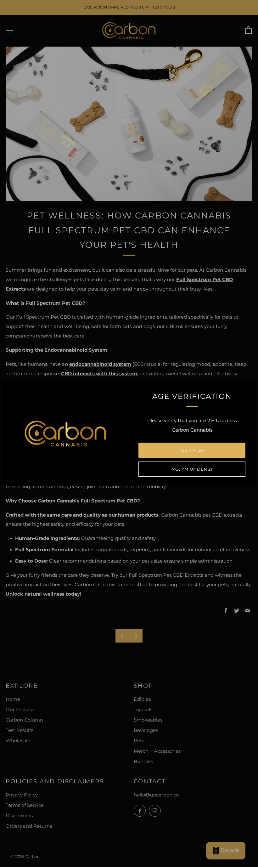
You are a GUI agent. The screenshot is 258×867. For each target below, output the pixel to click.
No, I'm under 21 (192, 469)
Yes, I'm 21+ (192, 450)
